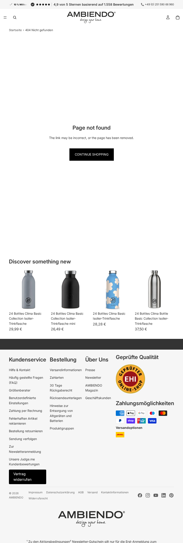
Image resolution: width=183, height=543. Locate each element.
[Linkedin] (163, 495)
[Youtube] (155, 495)
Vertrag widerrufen (22, 477)
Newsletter (93, 377)
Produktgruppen (62, 428)
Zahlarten (57, 377)
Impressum (36, 492)
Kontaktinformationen (115, 492)
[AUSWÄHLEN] (41, 302)
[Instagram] (147, 495)
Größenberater (19, 390)
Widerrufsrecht (38, 498)
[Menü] (5, 17)
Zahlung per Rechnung (25, 411)
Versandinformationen (66, 370)
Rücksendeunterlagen (66, 398)
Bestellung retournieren (26, 431)
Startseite (15, 30)
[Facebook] (140, 495)
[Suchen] (15, 17)
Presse (90, 370)
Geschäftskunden (98, 398)
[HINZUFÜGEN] (167, 302)
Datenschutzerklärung (60, 492)
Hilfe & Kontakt (19, 370)
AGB (81, 492)
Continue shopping (91, 154)
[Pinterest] (171, 495)
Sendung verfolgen (23, 439)
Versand (92, 492)
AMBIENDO (16, 497)
